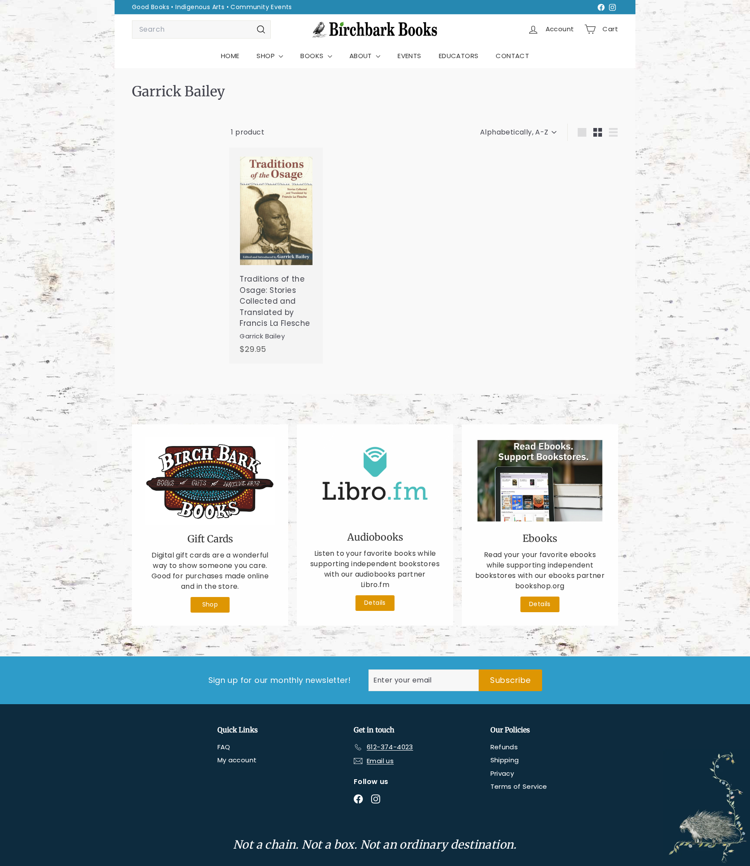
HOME (230, 55)
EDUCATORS (459, 55)
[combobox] (201, 29)
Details (375, 602)
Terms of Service (518, 786)
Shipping (504, 759)
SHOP (266, 55)
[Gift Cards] (210, 481)
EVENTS (409, 55)
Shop (210, 604)
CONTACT (512, 55)
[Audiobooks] (375, 480)
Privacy (502, 773)
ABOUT (361, 55)
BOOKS (312, 55)
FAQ (223, 746)
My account (237, 759)
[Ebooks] (540, 480)
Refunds (504, 746)
